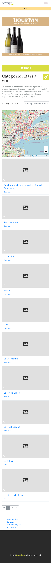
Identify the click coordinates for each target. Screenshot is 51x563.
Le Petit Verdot (12, 427)
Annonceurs (12, 527)
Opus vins (9, 256)
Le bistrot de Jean (13, 495)
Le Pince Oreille (12, 393)
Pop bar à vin (11, 222)
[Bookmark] (4, 180)
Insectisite (20, 555)
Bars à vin (8, 192)
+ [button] (46, 148)
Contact (10, 522)
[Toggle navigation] (45, 3)
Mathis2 (8, 290)
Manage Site (12, 519)
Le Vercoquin (11, 358)
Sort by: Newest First (35, 103)
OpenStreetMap (36, 156)
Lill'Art (7, 324)
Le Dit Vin (9, 461)
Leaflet (28, 156)
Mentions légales (14, 524)
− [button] (46, 151)
